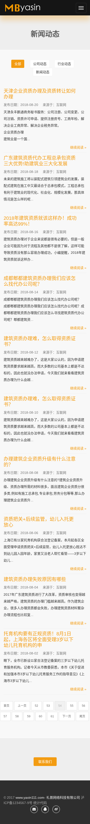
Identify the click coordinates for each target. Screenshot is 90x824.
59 (28, 716)
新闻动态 (42, 72)
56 (83, 705)
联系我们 (45, 762)
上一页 (22, 705)
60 (40, 716)
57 (5, 716)
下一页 (66, 716)
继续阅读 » (78, 147)
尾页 (82, 716)
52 (36, 705)
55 (71, 705)
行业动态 (64, 64)
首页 (6, 705)
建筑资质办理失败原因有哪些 (35, 579)
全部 (17, 64)
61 (52, 716)
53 (48, 705)
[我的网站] (28, 10)
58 (17, 716)
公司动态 (40, 64)
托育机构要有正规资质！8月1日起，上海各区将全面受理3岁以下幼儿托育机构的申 (38, 639)
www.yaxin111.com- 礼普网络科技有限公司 (48, 797)
